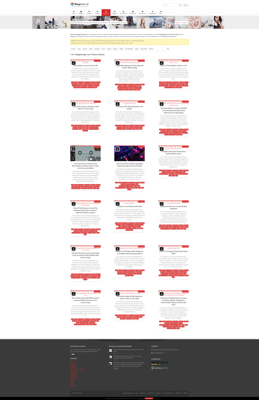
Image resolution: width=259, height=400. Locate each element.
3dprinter (74, 84)
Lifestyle (97, 49)
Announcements (127, 272)
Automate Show (165, 273)
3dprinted (98, 82)
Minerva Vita (73, 371)
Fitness (85, 49)
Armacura (73, 364)
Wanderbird (73, 374)
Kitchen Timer (178, 172)
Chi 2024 (133, 184)
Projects (90, 232)
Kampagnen (152, 13)
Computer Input (86, 321)
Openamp (89, 188)
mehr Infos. (141, 398)
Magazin (114, 13)
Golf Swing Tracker (163, 133)
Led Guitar (136, 127)
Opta (176, 275)
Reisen (115, 49)
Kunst (103, 49)
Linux (72, 82)
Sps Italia (139, 273)
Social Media (129, 49)
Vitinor (72, 383)
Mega (138, 186)
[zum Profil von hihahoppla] (110, 363)
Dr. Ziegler (73, 367)
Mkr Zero (90, 85)
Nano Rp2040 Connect (170, 134)
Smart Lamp (94, 277)
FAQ (137, 393)
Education (124, 226)
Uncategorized (129, 230)
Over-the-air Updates (170, 87)
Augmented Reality (88, 84)
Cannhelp (73, 384)
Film (79, 49)
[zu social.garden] (160, 369)
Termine (97, 13)
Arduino (81, 84)
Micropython (96, 186)
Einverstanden (149, 398)
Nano (80, 129)
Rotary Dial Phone (183, 174)
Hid (98, 321)
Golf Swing (183, 131)
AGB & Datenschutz (167, 393)
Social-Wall (123, 13)
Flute (95, 321)
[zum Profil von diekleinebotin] (110, 350)
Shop (160, 13)
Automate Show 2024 (174, 273)
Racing (94, 232)
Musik (109, 49)
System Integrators (171, 328)
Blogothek (106, 13)
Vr (96, 87)
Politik (121, 49)
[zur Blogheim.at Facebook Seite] (184, 393)
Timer (173, 175)
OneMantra (73, 376)
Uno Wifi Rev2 (84, 87)
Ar (77, 84)
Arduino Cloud (172, 84)
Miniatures (84, 85)
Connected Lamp (85, 276)
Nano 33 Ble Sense (128, 89)
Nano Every (96, 85)
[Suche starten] (180, 5)
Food (90, 49)
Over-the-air (185, 85)
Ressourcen (142, 13)
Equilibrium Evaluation (122, 88)
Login (185, 5)
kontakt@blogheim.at (158, 353)
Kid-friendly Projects (132, 226)
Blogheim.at (79, 4)
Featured (182, 84)
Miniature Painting (76, 85)
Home (73, 13)
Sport (136, 49)
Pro (179, 326)
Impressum (179, 393)
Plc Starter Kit (181, 275)
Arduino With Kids (139, 225)
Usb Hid (94, 324)
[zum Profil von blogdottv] (73, 65)
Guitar (131, 127)
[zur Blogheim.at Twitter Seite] (185, 393)
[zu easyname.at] (160, 364)
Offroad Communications (77, 369)
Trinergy (72, 381)
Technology (81, 82)
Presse (158, 393)
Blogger (81, 13)
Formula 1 (91, 231)
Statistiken (151, 393)
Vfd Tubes (85, 130)
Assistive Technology (133, 86)
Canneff (72, 386)
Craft (94, 84)
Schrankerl (73, 377)
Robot (75, 87)
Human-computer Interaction (126, 186)
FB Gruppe (133, 13)
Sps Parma (127, 275)
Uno (143, 187)
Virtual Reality (91, 87)
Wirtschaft (144, 49)
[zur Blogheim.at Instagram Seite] (186, 393)
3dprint (93, 82)
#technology (87, 82)
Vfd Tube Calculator (93, 129)
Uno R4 (129, 189)
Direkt (72, 379)
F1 (87, 231)
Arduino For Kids (130, 225)
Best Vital (73, 365)
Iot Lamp (95, 276)
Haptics (183, 227)
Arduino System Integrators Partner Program (170, 325)
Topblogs (89, 13)
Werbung (142, 393)
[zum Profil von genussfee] (110, 357)
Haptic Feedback (176, 227)
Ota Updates (178, 85)
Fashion (73, 49)
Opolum (72, 362)
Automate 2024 (183, 272)
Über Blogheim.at (128, 393)
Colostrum (73, 372)
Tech (78, 87)
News (76, 82)
